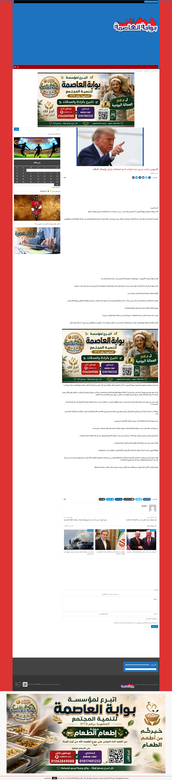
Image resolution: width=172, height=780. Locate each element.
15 (23, 176)
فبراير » (53, 187)
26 (44, 182)
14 (31, 176)
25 (51, 182)
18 (51, 179)
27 (38, 182)
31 (57, 184)
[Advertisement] (61, 20)
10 (57, 176)
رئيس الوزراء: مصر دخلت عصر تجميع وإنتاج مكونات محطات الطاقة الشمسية (85, 520)
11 (51, 176)
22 (23, 179)
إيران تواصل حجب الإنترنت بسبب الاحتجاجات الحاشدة (141, 520)
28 (31, 182)
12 (44, 176)
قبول (54, 778)
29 (23, 182)
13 (38, 176)
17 (57, 179)
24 (57, 182)
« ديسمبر (58, 187)
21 (31, 179)
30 (17, 182)
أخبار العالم (153, 530)
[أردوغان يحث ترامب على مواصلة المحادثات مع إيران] (141, 539)
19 (44, 179)
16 (17, 176)
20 (38, 179)
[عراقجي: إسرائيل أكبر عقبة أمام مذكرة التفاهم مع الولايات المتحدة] (110, 539)
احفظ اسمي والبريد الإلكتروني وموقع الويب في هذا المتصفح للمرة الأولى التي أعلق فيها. (135, 622)
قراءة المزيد (47, 778)
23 (17, 179)
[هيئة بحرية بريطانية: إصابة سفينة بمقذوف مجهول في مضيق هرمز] (79, 539)
